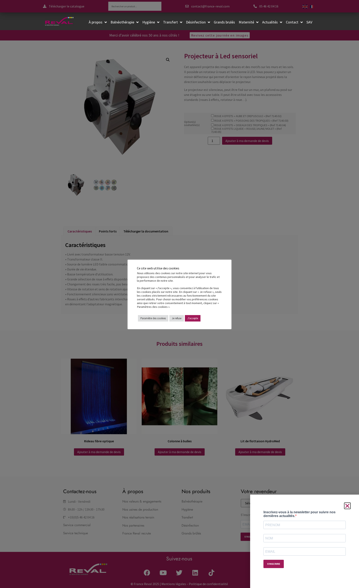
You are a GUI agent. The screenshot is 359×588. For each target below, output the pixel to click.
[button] (347, 506)
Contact (292, 22)
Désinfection (196, 22)
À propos (95, 22)
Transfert (170, 22)
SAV (309, 22)
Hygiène (148, 22)
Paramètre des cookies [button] (153, 318)
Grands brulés (224, 22)
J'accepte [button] (192, 318)
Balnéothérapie (122, 22)
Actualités (270, 22)
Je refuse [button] (176, 318)
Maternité (246, 22)
